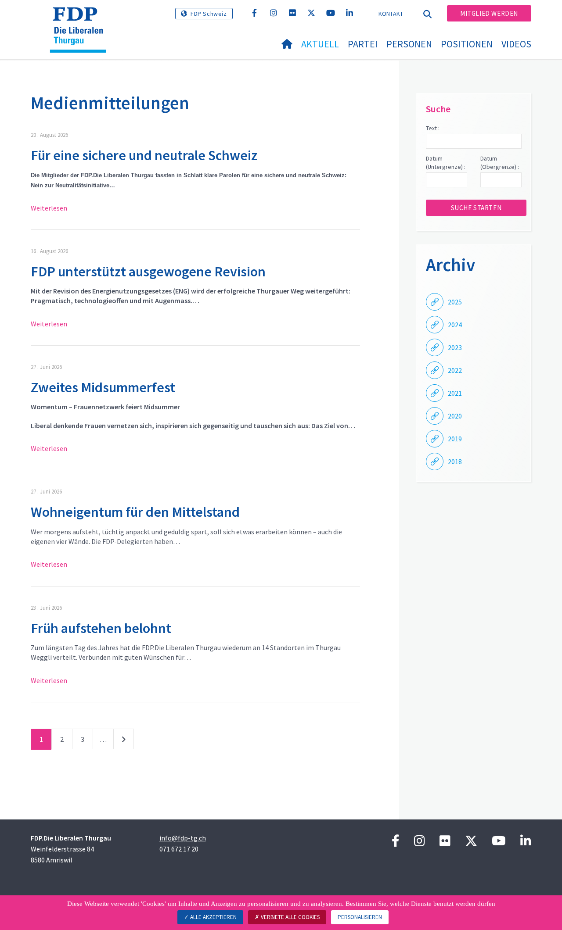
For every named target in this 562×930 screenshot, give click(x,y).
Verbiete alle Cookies (289, 917)
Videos (516, 44)
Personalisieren (360, 917)
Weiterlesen (49, 208)
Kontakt (390, 14)
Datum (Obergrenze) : (499, 162)
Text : (433, 128)
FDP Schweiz (209, 14)
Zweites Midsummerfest (103, 387)
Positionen (467, 44)
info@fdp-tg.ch (182, 837)
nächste (123, 741)
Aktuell (320, 44)
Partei (363, 44)
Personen (409, 44)
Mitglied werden (489, 13)
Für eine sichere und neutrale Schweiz (144, 155)
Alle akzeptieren (213, 917)
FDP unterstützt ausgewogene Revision (148, 271)
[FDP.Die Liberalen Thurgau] (81, 18)
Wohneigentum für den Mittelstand (136, 512)
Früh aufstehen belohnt (101, 628)
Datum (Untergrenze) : (445, 162)
